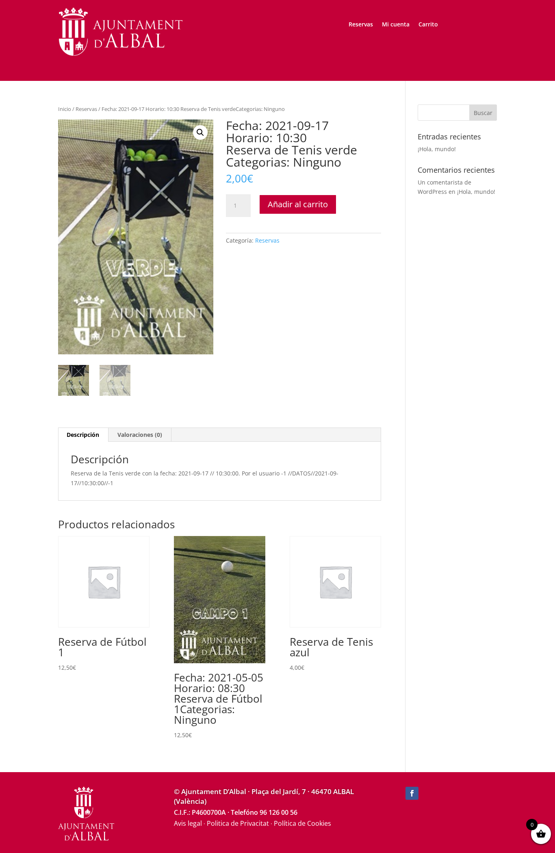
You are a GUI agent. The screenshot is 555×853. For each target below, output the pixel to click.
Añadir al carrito (298, 204)
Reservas (361, 25)
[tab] (83, 435)
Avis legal (188, 823)
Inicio (64, 109)
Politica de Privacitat (238, 823)
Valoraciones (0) (139, 434)
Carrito (428, 25)
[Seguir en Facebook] (411, 793)
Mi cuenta (396, 25)
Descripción (83, 434)
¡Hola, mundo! (437, 149)
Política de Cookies (302, 823)
